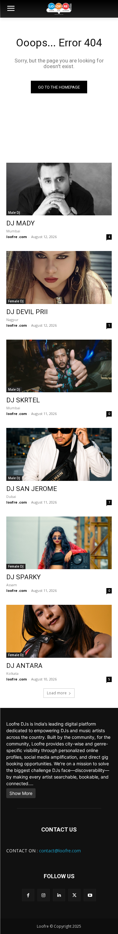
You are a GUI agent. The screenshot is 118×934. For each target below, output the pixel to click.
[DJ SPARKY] (59, 543)
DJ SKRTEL (23, 400)
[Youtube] (90, 895)
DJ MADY (20, 223)
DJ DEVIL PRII (27, 312)
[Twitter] (74, 895)
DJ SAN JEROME (31, 489)
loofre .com (16, 236)
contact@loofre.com (60, 851)
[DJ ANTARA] (59, 631)
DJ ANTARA (24, 665)
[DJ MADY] (59, 189)
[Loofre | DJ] (59, 9)
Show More (20, 793)
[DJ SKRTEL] (59, 366)
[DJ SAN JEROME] (59, 454)
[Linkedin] (59, 895)
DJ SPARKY (23, 577)
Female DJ (16, 301)
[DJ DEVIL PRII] (59, 277)
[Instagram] (43, 895)
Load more (57, 693)
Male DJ (14, 212)
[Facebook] (28, 895)
